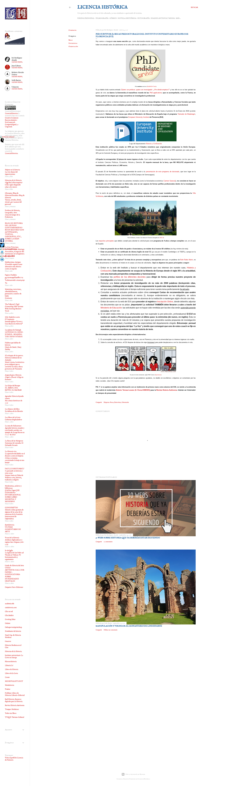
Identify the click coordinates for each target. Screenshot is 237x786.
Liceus (7, 677)
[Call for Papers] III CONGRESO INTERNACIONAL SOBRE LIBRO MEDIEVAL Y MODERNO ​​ (13, 496)
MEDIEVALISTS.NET (14, 681)
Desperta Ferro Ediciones (14, 587)
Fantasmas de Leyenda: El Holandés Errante (14, 444)
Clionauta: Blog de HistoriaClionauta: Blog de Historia (14, 195)
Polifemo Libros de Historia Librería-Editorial (15, 694)
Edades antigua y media (163, 18)
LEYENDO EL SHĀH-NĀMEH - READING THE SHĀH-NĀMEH (14, 334)
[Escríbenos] (2, 254)
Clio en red (9, 611)
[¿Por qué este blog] (2, 142)
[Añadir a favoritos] (7, 256)
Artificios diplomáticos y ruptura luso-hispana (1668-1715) (14, 542)
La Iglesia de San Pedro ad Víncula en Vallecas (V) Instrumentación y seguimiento (14, 556)
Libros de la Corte (11, 673)
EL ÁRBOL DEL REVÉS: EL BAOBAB (13, 389)
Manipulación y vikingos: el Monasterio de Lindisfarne (129, 626)
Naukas (7, 689)
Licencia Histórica (102, 7)
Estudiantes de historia (13, 631)
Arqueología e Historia (13, 375)
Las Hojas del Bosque (12, 386)
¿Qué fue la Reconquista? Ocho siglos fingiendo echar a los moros (13, 184)
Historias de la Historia (13, 180)
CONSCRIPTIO (11, 508)
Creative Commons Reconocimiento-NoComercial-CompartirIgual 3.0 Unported (11, 122)
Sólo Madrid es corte (12, 317)
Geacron (8, 641)
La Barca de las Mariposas (14, 441)
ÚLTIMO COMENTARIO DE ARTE (13, 529)
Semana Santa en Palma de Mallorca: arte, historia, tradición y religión (14, 477)
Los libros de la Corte (12, 417)
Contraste (8, 298)
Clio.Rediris (9, 615)
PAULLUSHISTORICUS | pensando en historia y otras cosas (14, 471)
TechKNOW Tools (151, 86)
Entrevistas (73, 43)
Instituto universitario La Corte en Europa (14, 656)
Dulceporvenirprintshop (13, 627)
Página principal (85, 18)
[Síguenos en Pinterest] (8, 249)
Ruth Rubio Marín (186, 260)
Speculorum (158, 374)
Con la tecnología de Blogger (135, 774)
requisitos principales (106, 241)
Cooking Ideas (10, 619)
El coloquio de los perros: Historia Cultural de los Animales (14, 357)
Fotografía (143, 18)
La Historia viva (10, 451)
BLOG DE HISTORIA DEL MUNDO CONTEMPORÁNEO (14, 225)
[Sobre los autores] (7, 137)
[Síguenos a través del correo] (2, 261)
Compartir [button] (72, 30)
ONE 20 (161, 237)
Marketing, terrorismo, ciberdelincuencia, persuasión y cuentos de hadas (13, 292)
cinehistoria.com (11, 607)
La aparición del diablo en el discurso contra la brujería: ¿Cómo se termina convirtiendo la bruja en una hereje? (15, 458)
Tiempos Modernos (12, 709)
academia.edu (9, 604)
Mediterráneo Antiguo (13, 262)
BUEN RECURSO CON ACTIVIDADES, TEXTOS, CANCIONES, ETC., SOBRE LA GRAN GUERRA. (14, 235)
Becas (71, 40)
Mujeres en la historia (12, 170)
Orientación (73, 46)
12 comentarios (108, 542)
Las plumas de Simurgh (13, 330)
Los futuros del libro (12, 409)
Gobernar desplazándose (13, 420)
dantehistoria (9, 525)
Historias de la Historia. (13, 651)
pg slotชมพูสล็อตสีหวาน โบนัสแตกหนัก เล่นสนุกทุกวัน (15, 280)
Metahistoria (9, 685)
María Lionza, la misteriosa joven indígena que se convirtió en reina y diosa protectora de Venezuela (14, 365)
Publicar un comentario (110, 630)
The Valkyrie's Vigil (12, 304)
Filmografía (102, 18)
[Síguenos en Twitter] (2, 247)
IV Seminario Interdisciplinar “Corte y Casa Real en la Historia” (14, 321)
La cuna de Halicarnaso (13, 426)
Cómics (113, 18)
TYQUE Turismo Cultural (14, 717)
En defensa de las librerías (14, 411)
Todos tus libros (10, 713)
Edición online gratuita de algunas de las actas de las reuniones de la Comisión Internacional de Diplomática (14, 514)
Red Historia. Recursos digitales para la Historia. (14, 700)
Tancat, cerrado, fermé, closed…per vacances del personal (13, 202)
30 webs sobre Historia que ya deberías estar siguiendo (128, 538)
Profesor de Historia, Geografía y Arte (12, 211)
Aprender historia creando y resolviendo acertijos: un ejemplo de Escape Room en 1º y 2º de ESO (14, 431)
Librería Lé (9, 665)
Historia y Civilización (154, 144)
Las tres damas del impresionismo (11, 173)
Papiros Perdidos (11, 275)
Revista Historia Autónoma (14, 705)
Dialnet (7, 623)
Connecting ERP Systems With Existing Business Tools (14, 308)
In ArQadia (9, 550)
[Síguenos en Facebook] (2, 242)
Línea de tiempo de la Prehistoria (12, 216)
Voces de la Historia (12, 538)
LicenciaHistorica (11, 113)
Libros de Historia (11, 669)
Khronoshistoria (11, 661)
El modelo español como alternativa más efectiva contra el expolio (13, 266)
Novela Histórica (127, 18)
